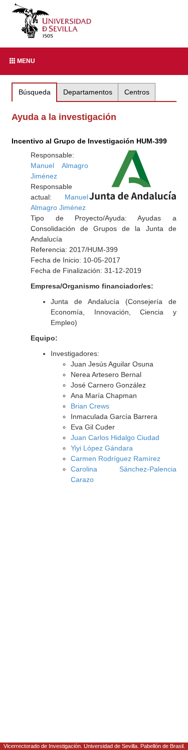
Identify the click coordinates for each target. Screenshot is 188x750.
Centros (136, 92)
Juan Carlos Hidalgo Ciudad (115, 438)
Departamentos (87, 92)
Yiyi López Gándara (102, 448)
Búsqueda (35, 92)
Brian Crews (90, 406)
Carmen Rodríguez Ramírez (115, 458)
